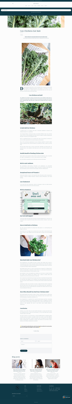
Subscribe (36, 208)
